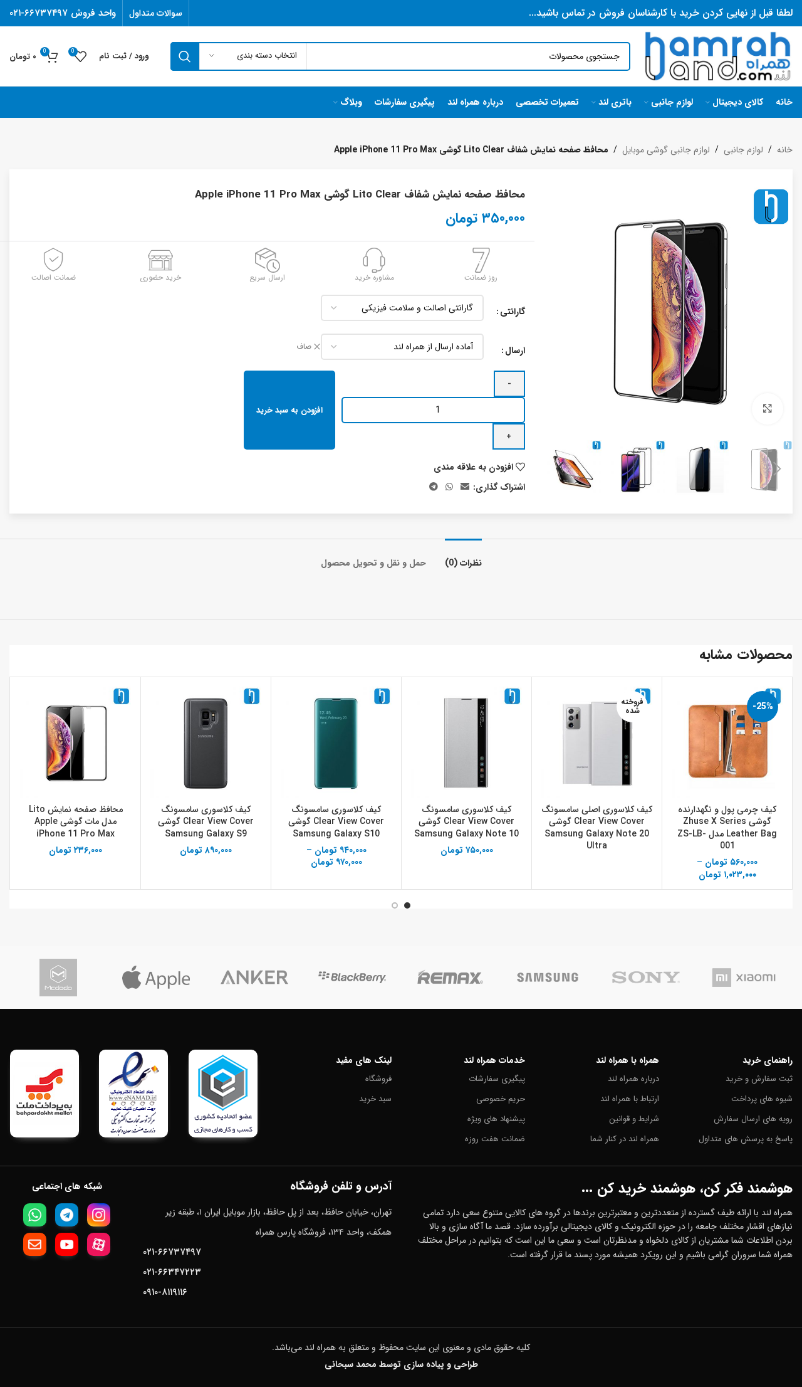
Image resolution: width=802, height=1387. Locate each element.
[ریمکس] (450, 977)
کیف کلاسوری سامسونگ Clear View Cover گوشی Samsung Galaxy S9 (206, 822)
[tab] (463, 557)
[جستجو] (184, 56)
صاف (303, 347)
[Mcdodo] (58, 977)
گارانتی (512, 312)
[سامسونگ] (547, 977)
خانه (785, 150)
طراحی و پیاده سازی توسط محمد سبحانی (401, 1364)
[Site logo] (718, 56)
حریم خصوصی (500, 1098)
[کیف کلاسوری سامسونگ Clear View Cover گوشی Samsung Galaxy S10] (336, 742)
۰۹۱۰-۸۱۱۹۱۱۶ (165, 1292)
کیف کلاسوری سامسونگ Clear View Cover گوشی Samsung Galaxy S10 (336, 822)
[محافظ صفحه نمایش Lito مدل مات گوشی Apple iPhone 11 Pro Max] (75, 742)
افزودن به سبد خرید (289, 410)
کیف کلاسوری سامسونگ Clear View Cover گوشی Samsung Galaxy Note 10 (466, 822)
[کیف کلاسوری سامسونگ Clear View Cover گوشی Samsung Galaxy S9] (205, 742)
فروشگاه (378, 1078)
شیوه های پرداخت (762, 1098)
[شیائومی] (744, 977)
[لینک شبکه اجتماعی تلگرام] (433, 487)
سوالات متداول (155, 13)
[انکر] (254, 977)
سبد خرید (375, 1098)
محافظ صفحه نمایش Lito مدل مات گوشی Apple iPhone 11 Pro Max (76, 822)
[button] (777, 469)
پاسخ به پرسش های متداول (746, 1139)
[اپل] (156, 977)
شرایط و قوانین (634, 1119)
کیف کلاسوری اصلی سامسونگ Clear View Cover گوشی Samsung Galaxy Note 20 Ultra (596, 828)
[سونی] (646, 977)
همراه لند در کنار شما (624, 1139)
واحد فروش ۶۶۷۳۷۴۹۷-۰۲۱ (62, 13)
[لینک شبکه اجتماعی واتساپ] (449, 487)
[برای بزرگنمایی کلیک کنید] (767, 409)
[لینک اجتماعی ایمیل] (465, 487)
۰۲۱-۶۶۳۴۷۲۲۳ (172, 1272)
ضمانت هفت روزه (495, 1139)
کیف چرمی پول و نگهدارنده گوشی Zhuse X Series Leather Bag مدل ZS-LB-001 (727, 828)
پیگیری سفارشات (497, 1078)
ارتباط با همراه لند (629, 1098)
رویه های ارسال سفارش (753, 1119)
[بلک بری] (352, 977)
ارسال (515, 350)
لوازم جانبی (743, 150)
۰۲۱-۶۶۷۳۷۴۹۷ (172, 1252)
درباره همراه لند (633, 1078)
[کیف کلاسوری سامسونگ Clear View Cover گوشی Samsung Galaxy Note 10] (466, 742)
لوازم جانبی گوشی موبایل (666, 150)
